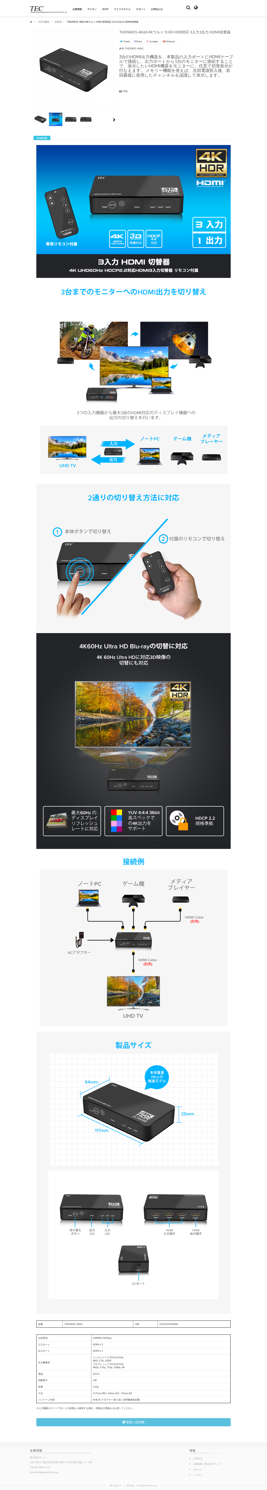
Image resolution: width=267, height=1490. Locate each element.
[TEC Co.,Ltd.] (48, 7)
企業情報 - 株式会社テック (207, 1463)
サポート (140, 9)
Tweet (126, 41)
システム (198, 1474)
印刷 (125, 91)
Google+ (153, 41)
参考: (121, 48)
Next (114, 120)
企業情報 (77, 9)
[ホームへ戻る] (31, 21)
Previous (35, 120)
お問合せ (198, 1458)
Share (138, 41)
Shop (105, 9)
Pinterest (170, 41)
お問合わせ (157, 9)
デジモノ (92, 9)
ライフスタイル (122, 9)
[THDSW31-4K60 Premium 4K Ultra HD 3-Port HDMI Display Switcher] (40, 119)
